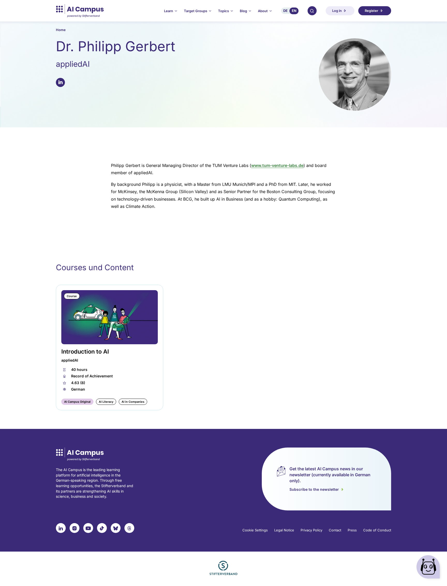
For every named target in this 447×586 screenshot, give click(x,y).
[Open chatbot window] (429, 568)
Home (61, 30)
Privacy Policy (311, 530)
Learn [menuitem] (168, 11)
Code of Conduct (377, 530)
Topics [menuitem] (223, 11)
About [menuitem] (263, 11)
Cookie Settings (255, 530)
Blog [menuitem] (243, 11)
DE (285, 11)
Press (352, 530)
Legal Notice (284, 530)
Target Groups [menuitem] (195, 11)
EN (294, 11)
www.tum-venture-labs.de (277, 165)
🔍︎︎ (312, 10)
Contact (335, 530)
